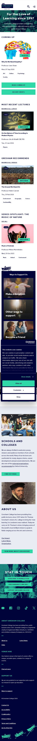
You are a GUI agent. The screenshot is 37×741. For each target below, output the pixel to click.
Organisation (6, 544)
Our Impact (6, 538)
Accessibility (6, 710)
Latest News (6, 541)
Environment (7, 198)
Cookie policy (6, 714)
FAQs (3, 645)
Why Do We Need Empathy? (12, 62)
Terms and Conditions (9, 723)
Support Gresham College (18, 590)
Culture (11, 73)
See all (4, 221)
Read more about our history (17, 551)
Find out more (11, 474)
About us (4, 640)
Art (4, 73)
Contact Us (5, 705)
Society (5, 77)
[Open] (3, 608)
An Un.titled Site (7, 728)
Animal (12, 257)
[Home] (7, 7)
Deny (18, 397)
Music (4, 257)
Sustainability (7, 202)
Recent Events (18, 92)
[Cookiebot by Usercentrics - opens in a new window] (26, 342)
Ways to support (7, 691)
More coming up (18, 85)
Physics (5, 147)
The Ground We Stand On (11, 187)
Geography (18, 198)
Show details (26, 377)
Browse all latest (9, 109)
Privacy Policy (6, 719)
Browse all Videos (9, 162)
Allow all (18, 383)
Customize (17, 390)
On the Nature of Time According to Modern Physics (15, 134)
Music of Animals (8, 246)
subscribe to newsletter (18, 578)
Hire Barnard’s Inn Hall (18, 584)
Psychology (21, 73)
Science (27, 198)
